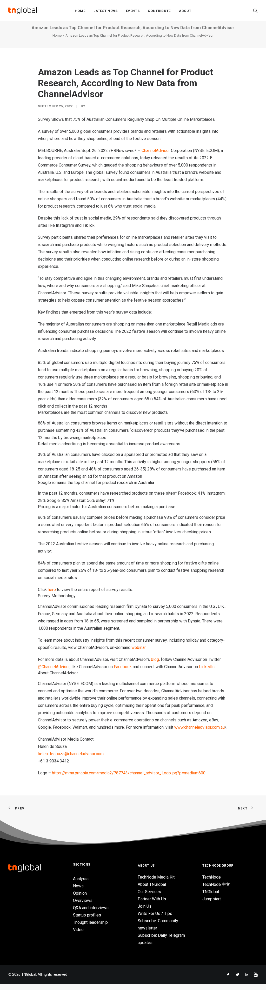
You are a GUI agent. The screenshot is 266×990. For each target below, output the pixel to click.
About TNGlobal (152, 884)
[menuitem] (80, 10)
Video (78, 929)
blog (155, 659)
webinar (138, 647)
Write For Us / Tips (155, 913)
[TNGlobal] (22, 10)
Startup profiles (87, 915)
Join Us (144, 906)
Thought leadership (90, 922)
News (78, 885)
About (185, 11)
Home (80, 11)
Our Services (149, 891)
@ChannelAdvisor (54, 666)
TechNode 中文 (216, 884)
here (52, 589)
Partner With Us (152, 898)
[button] (255, 10)
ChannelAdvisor (156, 150)
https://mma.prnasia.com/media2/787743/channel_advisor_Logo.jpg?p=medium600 (128, 772)
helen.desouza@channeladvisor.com (71, 753)
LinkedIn (207, 666)
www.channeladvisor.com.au (199, 727)
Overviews (82, 900)
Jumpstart (211, 898)
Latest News (105, 11)
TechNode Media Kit (156, 877)
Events (133, 11)
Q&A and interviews (91, 907)
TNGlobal (210, 891)
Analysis (81, 878)
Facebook (123, 666)
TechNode (211, 877)
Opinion (80, 893)
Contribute (159, 11)
